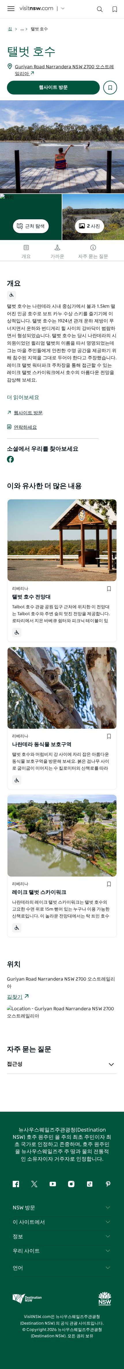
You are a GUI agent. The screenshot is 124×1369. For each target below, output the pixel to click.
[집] (36, 9)
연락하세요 (25, 427)
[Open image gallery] (62, 146)
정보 (18, 1236)
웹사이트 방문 (53, 87)
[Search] (99, 10)
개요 (26, 256)
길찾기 (14, 997)
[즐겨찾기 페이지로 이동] (114, 9)
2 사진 (93, 226)
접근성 (14, 1064)
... (22, 29)
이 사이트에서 (29, 1222)
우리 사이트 (26, 1251)
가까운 (57, 256)
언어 (18, 1268)
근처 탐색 (35, 226)
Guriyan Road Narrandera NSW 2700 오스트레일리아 (64, 70)
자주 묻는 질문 (93, 256)
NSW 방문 (24, 1208)
